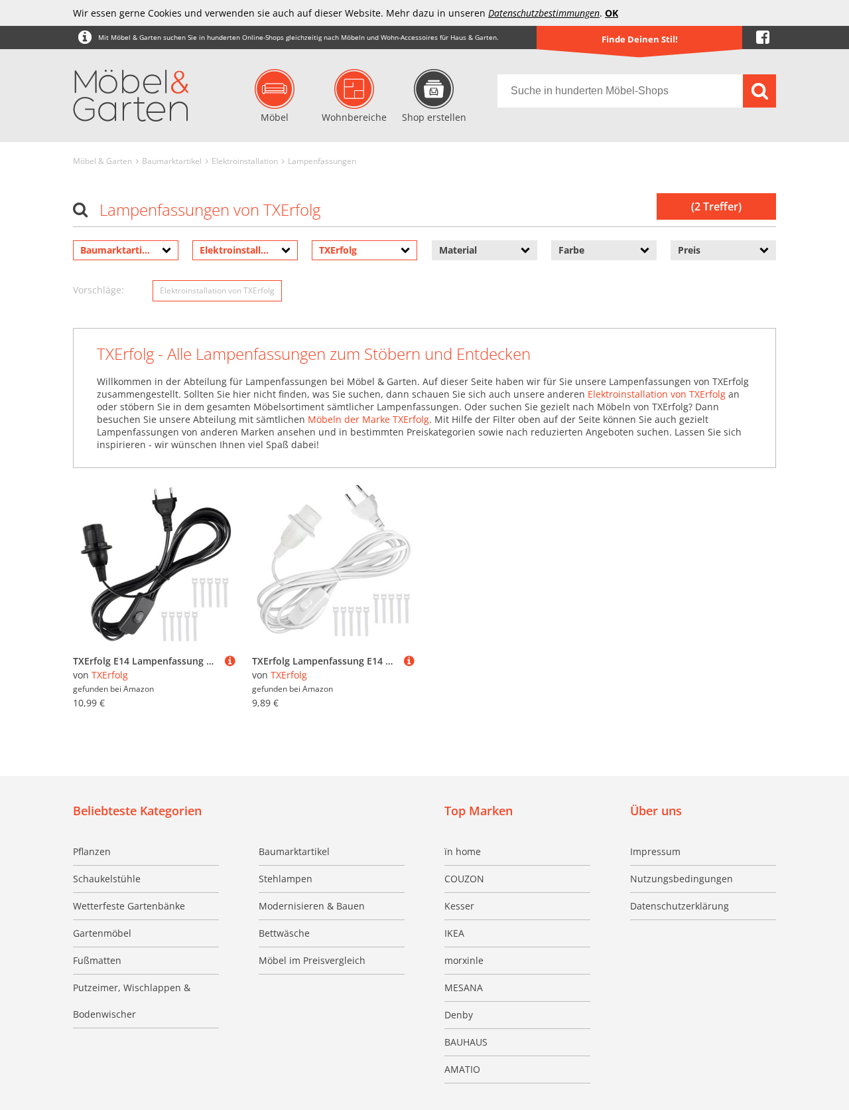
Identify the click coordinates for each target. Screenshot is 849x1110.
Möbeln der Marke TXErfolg (368, 419)
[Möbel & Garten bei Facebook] (762, 37)
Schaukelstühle (107, 878)
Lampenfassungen (322, 161)
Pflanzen (92, 851)
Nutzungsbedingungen (681, 878)
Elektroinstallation (245, 161)
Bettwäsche (284, 933)
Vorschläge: (98, 289)
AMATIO (462, 1069)
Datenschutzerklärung (679, 906)
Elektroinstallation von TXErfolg (217, 290)
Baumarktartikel (172, 161)
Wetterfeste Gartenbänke (129, 906)
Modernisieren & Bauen (312, 906)
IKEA (454, 933)
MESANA (463, 987)
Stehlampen (285, 878)
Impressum (655, 851)
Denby (458, 1014)
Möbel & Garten (102, 161)
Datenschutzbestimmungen (544, 13)
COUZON (464, 878)
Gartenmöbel (102, 933)
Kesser (459, 906)
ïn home (462, 851)
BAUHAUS (466, 1042)
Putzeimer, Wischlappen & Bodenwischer (131, 1000)
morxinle (464, 960)
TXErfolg (110, 675)
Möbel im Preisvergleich (312, 960)
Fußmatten (97, 960)
